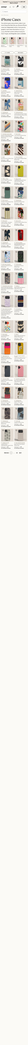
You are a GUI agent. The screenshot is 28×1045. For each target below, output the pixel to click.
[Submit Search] (3, 11)
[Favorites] (13, 7)
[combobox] (14, 11)
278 (17, 453)
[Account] (10, 7)
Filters (8, 52)
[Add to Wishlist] (3, 57)
